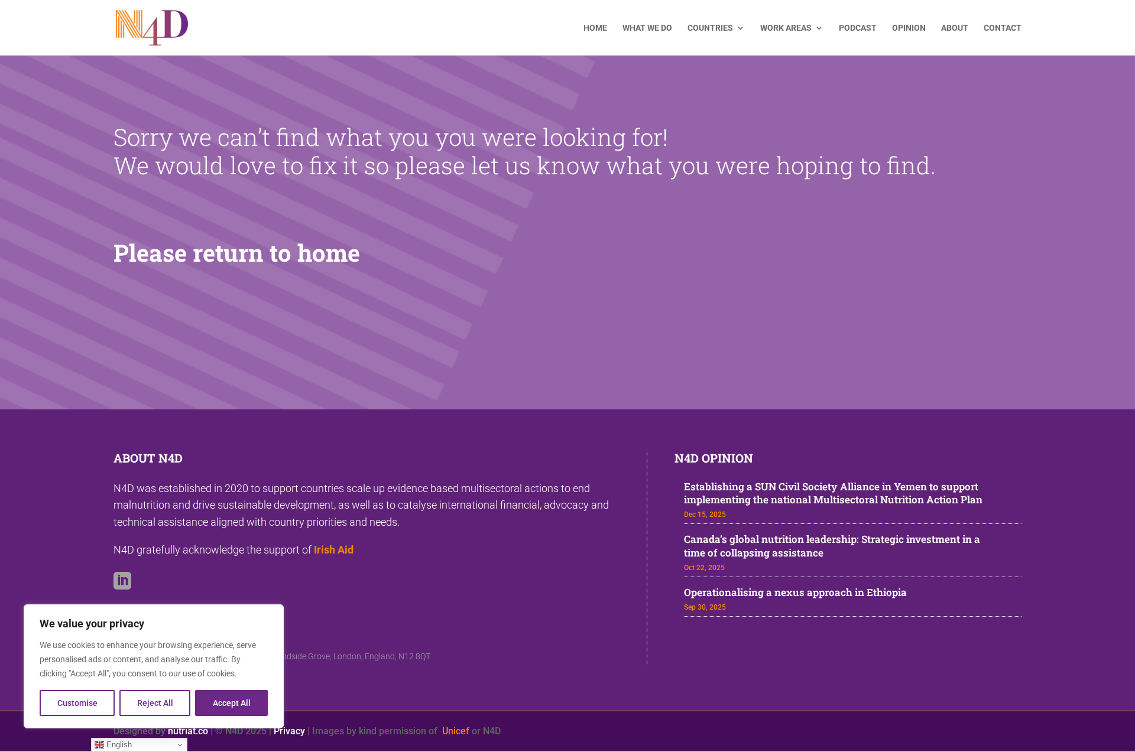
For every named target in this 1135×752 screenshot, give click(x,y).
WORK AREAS (786, 28)
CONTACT (1003, 28)
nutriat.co (188, 731)
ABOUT (954, 28)
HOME (595, 28)
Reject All (155, 703)
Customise (77, 703)
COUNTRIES (710, 28)
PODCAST (858, 28)
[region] (154, 666)
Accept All (232, 703)
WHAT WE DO (647, 28)
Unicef (455, 731)
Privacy (289, 731)
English (118, 744)
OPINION (909, 28)
